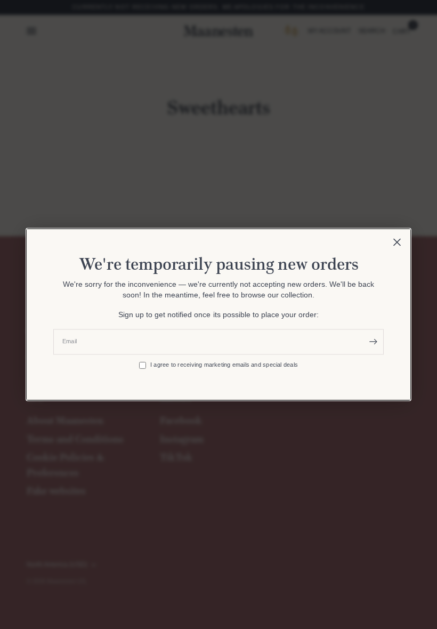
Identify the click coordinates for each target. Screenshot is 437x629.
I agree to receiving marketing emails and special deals (224, 365)
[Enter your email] (373, 341)
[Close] (397, 242)
